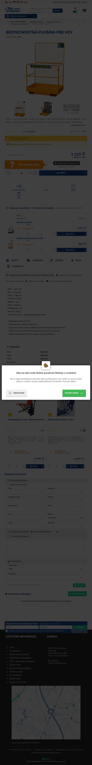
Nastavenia (19, 393)
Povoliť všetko (71, 393)
